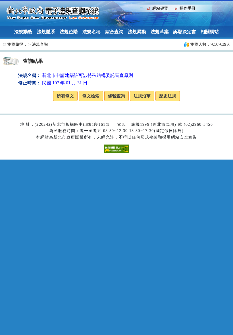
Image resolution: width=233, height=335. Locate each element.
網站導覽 (160, 8)
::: (141, 7)
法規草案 (160, 31)
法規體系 (46, 31)
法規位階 (69, 31)
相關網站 (210, 31)
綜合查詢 (114, 31)
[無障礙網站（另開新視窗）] (116, 148)
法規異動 (137, 31)
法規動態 (23, 31)
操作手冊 (187, 8)
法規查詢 (40, 44)
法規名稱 (91, 31)
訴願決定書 (184, 31)
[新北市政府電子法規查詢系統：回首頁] (53, 13)
